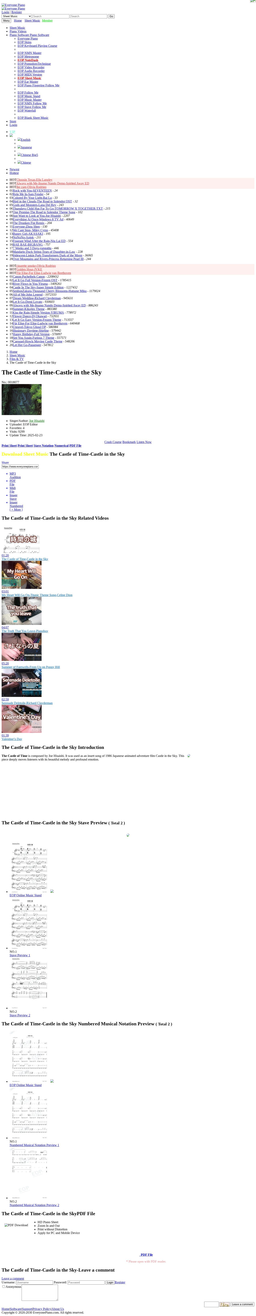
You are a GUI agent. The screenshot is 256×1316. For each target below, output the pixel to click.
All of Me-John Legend (28, 294)
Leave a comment (13, 1278)
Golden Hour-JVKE (29, 269)
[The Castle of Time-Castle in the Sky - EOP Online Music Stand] (52, 891)
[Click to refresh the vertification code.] (225, 1304)
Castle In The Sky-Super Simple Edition (38, 287)
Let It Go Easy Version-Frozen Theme (37, 319)
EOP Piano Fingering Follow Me (38, 85)
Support (27, 1309)
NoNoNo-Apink (23, 237)
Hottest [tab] (14, 173)
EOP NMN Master (29, 53)
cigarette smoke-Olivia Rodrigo (36, 265)
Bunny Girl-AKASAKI (28, 233)
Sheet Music (32, 20)
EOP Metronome (28, 56)
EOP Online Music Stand (26, 895)
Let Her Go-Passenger (27, 345)
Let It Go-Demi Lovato (27, 301)
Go (111, 16)
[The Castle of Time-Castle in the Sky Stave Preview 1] (30, 948)
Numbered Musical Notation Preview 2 (34, 1205)
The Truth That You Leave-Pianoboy (25, 631)
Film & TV (17, 359)
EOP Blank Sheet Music (33, 117)
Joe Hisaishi (36, 420)
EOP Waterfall (27, 110)
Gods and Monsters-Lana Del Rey (34, 205)
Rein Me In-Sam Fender (28, 194)
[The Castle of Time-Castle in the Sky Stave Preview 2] (30, 1008)
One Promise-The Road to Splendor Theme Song (44, 212)
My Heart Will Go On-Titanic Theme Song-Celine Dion (37, 595)
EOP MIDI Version (30, 74)
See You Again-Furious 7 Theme (33, 337)
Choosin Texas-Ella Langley (34, 179)
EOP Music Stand (29, 96)
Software (15, 1309)
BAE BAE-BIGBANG (28, 244)
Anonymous (13, 1286)
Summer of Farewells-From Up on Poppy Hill (31, 667)
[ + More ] (16, 509)
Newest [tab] (14, 169)
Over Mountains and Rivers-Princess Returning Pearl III (48, 259)
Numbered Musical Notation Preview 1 (34, 1145)
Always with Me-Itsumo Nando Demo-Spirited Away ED (52, 183)
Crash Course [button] (113, 442)
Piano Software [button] (20, 35)
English (25, 139)
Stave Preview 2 (20, 1015)
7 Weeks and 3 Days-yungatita (32, 248)
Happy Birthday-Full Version (31, 334)
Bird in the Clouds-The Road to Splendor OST (42, 201)
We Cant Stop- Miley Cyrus (30, 230)
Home (18, 20)
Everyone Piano (28, 38)
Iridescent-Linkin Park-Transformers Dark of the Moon (47, 255)
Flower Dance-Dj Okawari (30, 316)
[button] (11, 135)
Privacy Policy (42, 1309)
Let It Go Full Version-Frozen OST (35, 280)
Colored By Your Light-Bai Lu (32, 197)
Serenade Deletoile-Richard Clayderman (27, 703)
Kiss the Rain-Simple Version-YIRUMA (38, 312)
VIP (12, 131)
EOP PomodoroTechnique (34, 63)
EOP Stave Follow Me (32, 107)
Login (5, 12)
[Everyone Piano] (13, 5)
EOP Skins (24, 42)
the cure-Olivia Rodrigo (31, 187)
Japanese (26, 147)
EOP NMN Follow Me (32, 103)
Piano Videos (18, 31)
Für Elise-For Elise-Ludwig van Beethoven (43, 273)
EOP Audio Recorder (31, 71)
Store (13, 121)
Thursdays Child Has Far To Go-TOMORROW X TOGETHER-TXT (58, 208)
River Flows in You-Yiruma (30, 283)
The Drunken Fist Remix (28, 223)
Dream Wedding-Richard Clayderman (37, 298)
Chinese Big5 (29, 155)
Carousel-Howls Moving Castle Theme (37, 341)
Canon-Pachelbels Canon (29, 276)
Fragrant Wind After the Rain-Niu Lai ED (39, 241)
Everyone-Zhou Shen (26, 226)
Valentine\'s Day (12, 739)
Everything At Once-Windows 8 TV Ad (38, 219)
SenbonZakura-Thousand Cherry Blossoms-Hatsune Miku (50, 291)
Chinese (26, 162)
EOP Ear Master (28, 81)
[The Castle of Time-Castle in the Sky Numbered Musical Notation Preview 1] (30, 1138)
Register (16, 12)
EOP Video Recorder (31, 67)
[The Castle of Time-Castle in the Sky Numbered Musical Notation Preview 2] (30, 1198)
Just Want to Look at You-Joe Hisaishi (37, 215)
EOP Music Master (30, 99)
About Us (58, 1309)
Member (47, 20)
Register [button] (120, 1282)
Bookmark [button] (129, 442)
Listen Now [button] (144, 442)
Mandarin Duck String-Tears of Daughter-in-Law (44, 251)
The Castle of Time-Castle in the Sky (25, 559)
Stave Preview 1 (20, 955)
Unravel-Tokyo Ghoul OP (29, 327)
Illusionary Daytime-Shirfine (31, 330)
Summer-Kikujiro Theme (29, 309)
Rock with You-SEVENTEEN (32, 190)
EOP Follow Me (28, 92)
